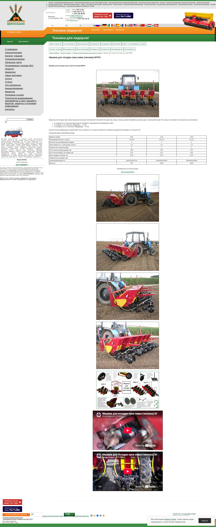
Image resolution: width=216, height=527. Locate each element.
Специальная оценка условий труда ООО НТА (17, 519)
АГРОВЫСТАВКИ (14, 32)
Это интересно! (13, 85)
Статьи (8, 82)
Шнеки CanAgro (107, 4)
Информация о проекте (181, 515)
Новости (9, 69)
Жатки (92, 6)
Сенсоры (162, 2)
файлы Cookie (170, 519)
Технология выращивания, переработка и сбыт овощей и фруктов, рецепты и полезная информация (20, 102)
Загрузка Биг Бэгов (150, 4)
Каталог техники (66, 53)
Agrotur (10, 41)
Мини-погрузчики (82, 49)
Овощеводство (83, 44)
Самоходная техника (203, 2)
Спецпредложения (15, 59)
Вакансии (10, 91)
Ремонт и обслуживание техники (133, 44)
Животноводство (56, 44)
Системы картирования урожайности (78, 6)
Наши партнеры (13, 75)
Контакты (10, 109)
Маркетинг (10, 72)
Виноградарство (68, 49)
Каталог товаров (13, 56)
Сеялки (51, 2)
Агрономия (116, 44)
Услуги (8, 78)
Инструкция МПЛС (127, 172)
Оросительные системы (185, 4)
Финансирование (14, 88)
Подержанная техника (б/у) (19, 65)
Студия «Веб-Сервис (188, 513)
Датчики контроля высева (201, 4)
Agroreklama (23, 41)
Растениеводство (70, 44)
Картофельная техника (56, 4)
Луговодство (105, 49)
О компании (11, 49)
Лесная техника (55, 49)
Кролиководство (117, 49)
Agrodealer (95, 30)
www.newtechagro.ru (28, 172)
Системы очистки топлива (94, 4)
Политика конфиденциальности (13, 517)
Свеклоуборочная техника (72, 4)
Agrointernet (108, 30)
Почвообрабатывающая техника (64, 2)
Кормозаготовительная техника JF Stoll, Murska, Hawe (91, 2)
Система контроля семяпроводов (167, 4)
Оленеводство (130, 49)
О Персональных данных (16, 515)
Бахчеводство (95, 44)
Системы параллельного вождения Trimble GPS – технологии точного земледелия (133, 2)
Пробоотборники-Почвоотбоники (133, 4)
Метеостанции (117, 4)
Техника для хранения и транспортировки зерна (181, 2)
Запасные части (13, 62)
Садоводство (106, 44)
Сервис (83, 4)
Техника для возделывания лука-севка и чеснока (87, 53)
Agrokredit (120, 30)
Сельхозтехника (13, 52)
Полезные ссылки (14, 95)
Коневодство (94, 49)
